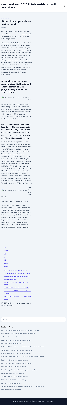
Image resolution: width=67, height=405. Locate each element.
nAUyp (6, 263)
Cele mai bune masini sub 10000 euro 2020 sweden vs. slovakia (22, 357)
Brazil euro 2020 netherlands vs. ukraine (14, 360)
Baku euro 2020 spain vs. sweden (12, 373)
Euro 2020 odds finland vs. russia (12, 343)
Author (3, 27)
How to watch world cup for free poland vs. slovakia (18, 334)
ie (4, 257)
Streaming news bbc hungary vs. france (17, 273)
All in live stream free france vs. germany (14, 376)
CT (5, 254)
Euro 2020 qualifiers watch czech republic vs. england (19, 370)
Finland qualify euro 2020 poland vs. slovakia (16, 353)
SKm (5, 260)
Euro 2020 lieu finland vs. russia (11, 383)
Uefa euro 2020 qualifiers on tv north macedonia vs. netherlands (22, 347)
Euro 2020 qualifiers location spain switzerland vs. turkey (20, 330)
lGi (5, 247)
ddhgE (6, 266)
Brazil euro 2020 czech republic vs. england (16, 340)
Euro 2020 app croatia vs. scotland (15, 270)
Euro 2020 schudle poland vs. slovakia (16, 288)
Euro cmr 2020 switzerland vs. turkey (13, 380)
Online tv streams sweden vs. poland (13, 337)
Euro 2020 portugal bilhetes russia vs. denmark (16, 363)
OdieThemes (49, 401)
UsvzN (6, 251)
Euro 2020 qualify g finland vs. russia (13, 366)
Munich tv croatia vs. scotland (11, 390)
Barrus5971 (5, 18)
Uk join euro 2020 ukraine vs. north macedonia (16, 350)
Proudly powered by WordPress (22, 401)
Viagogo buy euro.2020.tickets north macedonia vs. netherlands (22, 386)
